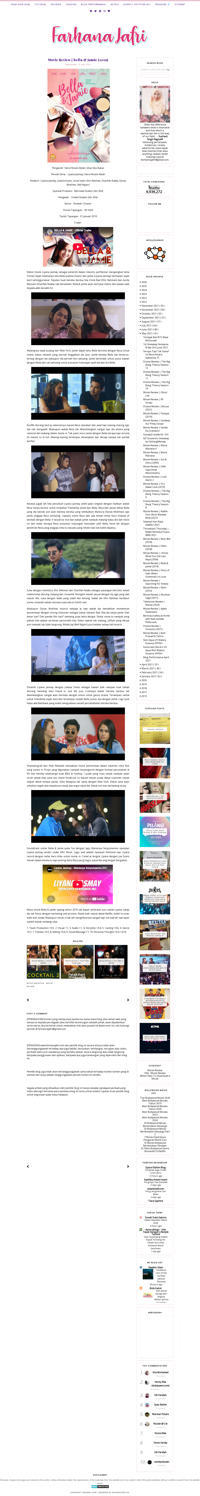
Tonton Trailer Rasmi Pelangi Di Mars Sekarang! (154, 831)
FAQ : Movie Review (155, 1073)
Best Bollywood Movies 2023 (155, 1113)
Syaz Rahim (160, 1404)
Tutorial (41, 4)
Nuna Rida (160, 1433)
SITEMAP (180, 4)
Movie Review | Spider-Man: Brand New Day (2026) (155, 762)
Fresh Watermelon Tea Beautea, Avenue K (155, 935)
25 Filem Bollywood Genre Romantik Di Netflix (155, 1150)
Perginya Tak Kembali (155, 1182)
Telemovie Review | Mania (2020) (154, 603)
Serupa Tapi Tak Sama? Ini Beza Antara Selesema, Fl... (156, 354)
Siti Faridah (160, 1395)
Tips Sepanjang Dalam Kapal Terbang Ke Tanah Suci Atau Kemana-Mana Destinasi (155, 1242)
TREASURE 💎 (162, 4)
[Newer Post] (28, 1000)
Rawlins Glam (155, 1267)
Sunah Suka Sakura (155, 1217)
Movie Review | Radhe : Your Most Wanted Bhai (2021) (156, 514)
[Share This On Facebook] (119, 983)
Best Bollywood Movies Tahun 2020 (155, 1108)
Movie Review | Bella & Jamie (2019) (155, 565)
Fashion (71, 4)
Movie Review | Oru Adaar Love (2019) (154, 485)
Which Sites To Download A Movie (155, 1077)
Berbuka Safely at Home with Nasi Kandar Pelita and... (156, 619)
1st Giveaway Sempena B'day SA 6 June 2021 (155, 346)
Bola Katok (156, 1288)
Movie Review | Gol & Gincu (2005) (154, 461)
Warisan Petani (160, 1414)
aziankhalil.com (155, 1188)
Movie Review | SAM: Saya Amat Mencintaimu (154, 470)
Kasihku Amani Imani (155, 1179)
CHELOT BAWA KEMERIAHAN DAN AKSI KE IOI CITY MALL (154, 968)
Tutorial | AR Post (155, 729)
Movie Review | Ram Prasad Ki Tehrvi (154, 634)
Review (55, 4)
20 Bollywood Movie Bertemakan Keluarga (155, 1124)
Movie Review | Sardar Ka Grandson (155, 429)
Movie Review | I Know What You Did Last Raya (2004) (155, 556)
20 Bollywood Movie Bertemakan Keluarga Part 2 (155, 1131)
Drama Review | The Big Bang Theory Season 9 (156, 494)
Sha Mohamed (160, 1372)
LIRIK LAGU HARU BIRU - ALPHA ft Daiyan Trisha (155, 1038)
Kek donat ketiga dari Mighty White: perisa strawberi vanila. (160, 1298)
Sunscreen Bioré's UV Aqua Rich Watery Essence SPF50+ (155, 650)
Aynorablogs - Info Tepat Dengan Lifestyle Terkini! (156, 1232)
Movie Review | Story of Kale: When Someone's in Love (156, 573)
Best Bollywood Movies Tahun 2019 (155, 1102)
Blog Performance (93, 4)
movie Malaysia (35, 983)
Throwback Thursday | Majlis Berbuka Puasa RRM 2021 (156, 532)
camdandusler (161, 1461)
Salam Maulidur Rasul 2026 (155, 1221)
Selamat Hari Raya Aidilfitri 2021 (153, 523)
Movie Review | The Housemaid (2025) (155, 797)
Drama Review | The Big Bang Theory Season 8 (156, 504)
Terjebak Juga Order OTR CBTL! (155, 1171)
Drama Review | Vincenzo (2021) (153, 627)
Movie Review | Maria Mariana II (155, 447)
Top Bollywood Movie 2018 (155, 1097)
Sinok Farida (160, 1442)
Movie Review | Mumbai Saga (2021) (156, 596)
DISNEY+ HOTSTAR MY (136, 4)
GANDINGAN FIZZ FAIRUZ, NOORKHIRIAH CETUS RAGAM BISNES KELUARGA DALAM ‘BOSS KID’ (154, 1001)
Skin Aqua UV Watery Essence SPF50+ (154, 641)
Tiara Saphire (155, 1200)
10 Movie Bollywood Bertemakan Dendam (155, 1144)
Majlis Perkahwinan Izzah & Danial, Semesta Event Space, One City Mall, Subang (155, 864)
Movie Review (154, 1070)
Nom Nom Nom (20, 4)
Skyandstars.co (120, 1492)
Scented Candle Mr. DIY (156, 434)
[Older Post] (128, 1000)
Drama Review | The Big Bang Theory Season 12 (156, 365)
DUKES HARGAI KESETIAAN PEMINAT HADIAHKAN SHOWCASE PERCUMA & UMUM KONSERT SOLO (154, 898)
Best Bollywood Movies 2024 (155, 1119)
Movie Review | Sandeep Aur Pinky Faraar (156, 422)
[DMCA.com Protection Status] (100, 1487)
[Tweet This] (123, 983)
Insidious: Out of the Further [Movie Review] (161, 1275)
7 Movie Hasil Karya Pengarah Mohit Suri (154, 1138)
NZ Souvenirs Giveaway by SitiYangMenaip (156, 440)
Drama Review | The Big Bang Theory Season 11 (156, 375)
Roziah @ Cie (160, 1423)
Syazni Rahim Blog (156, 1167)
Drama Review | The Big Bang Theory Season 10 (156, 385)
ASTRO (115, 4)
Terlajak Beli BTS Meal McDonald (155, 339)
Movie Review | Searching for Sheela (155, 582)
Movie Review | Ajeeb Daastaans (155, 610)
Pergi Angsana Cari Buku (156, 1193)
